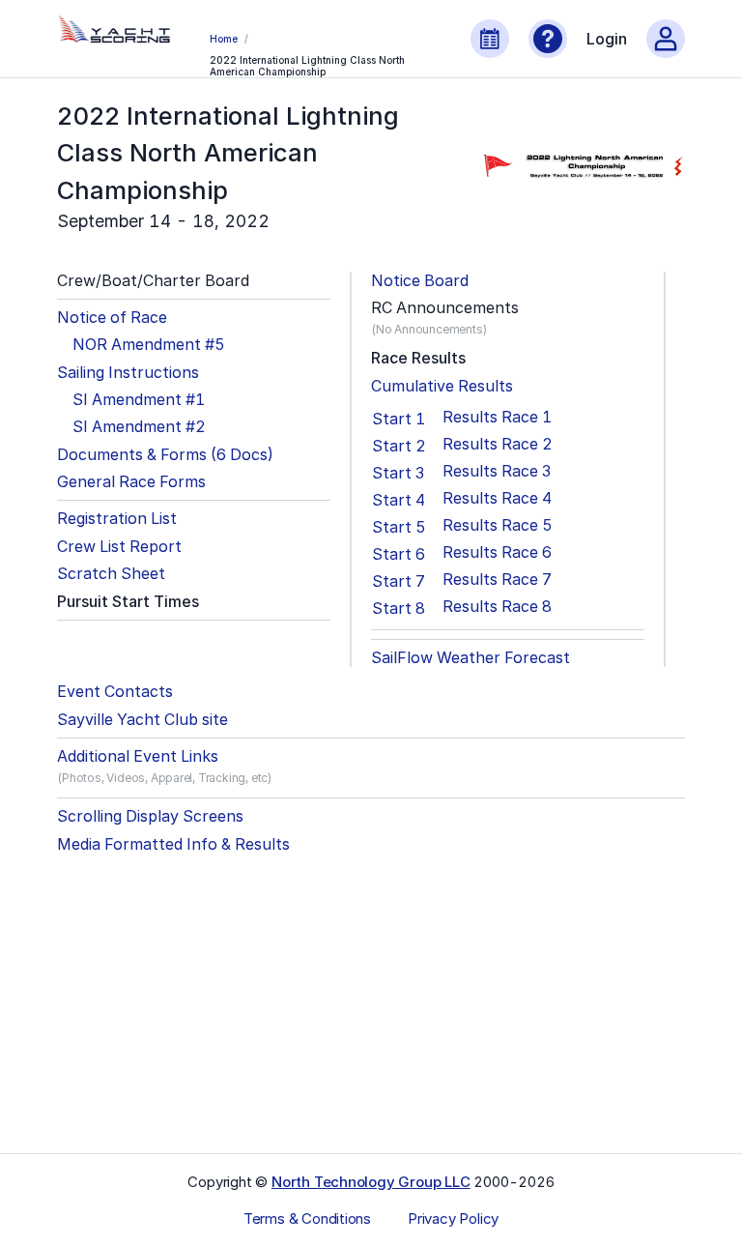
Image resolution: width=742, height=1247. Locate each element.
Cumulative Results (442, 386)
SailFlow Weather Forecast (470, 658)
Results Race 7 (497, 579)
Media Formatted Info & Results (173, 844)
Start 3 (398, 472)
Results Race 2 (497, 444)
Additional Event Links (137, 756)
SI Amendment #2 (139, 427)
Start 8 (398, 608)
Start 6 (398, 554)
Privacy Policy (453, 1219)
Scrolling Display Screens (150, 816)
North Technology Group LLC (371, 1182)
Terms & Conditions (307, 1219)
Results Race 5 (497, 525)
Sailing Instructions (128, 372)
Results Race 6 (497, 552)
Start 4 (398, 499)
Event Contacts (115, 691)
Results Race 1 (497, 417)
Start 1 (398, 418)
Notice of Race (112, 317)
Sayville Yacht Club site (142, 719)
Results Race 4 (497, 498)
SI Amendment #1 (138, 400)
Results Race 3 (496, 471)
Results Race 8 (497, 606)
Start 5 (399, 526)
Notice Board (420, 281)
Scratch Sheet (111, 574)
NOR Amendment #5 (148, 344)
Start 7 (398, 581)
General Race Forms (131, 482)
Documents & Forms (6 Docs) (165, 455)
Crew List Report (119, 546)
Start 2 (399, 445)
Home (223, 38)
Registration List (117, 518)
